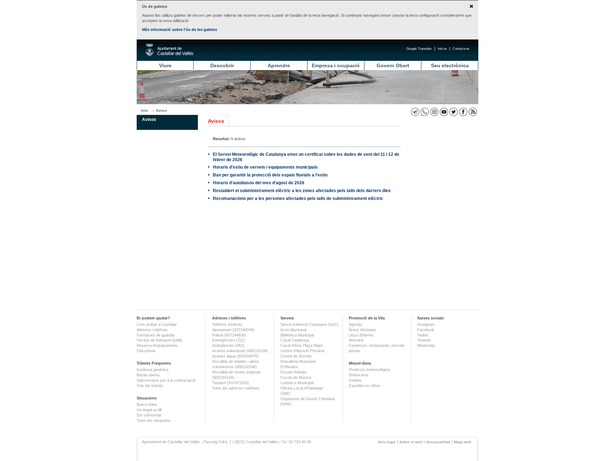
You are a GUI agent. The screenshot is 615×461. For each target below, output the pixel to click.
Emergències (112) (228, 340)
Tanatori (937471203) (230, 383)
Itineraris (356, 340)
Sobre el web (410, 442)
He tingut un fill (149, 410)
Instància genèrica (152, 369)
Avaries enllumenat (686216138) (240, 351)
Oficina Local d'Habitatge (301, 388)
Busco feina (147, 404)
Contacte (459, 49)
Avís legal (386, 442)
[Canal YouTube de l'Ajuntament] (444, 112)
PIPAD (285, 404)
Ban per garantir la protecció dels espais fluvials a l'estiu (270, 175)
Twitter (423, 335)
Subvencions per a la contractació (166, 380)
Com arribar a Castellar (157, 324)
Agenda (355, 324)
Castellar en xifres (364, 385)
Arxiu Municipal (293, 330)
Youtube (424, 340)
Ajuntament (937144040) (233, 330)
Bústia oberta (148, 375)
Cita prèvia (146, 351)
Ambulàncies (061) (228, 345)
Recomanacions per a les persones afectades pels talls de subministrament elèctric (298, 198)
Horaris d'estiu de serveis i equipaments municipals (265, 167)
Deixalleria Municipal (297, 361)
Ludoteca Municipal (297, 383)
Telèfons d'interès (227, 324)
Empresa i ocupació (336, 65)
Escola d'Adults (293, 372)
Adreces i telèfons (152, 330)
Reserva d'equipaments (157, 345)
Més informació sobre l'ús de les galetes (179, 29)
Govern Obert (393, 65)
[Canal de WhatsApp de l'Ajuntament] (425, 112)
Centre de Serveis (296, 356)
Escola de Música (295, 377)
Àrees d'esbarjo (362, 330)
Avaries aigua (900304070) (235, 356)
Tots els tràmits (150, 385)
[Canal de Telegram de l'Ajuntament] (415, 112)
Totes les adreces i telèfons (235, 388)
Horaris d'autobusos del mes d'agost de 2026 (258, 182)
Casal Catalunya (294, 340)
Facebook (426, 330)
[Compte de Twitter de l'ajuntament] (454, 112)
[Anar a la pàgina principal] (169, 50)
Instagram (426, 324)
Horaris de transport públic (160, 340)
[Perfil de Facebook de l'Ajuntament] (463, 112)
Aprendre (279, 65)
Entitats (355, 380)
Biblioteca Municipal (297, 335)
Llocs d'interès (361, 335)
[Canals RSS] (473, 112)
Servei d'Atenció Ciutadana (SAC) (309, 324)
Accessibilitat (438, 442)
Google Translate (419, 49)
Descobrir (222, 65)
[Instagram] (434, 112)
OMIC (285, 393)
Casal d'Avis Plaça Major (301, 345)
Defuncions (358, 375)
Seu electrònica (450, 65)
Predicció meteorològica (369, 369)
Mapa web (462, 442)
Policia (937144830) (229, 335)
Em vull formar (149, 415)
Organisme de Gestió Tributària (307, 399)
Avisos (161, 110)
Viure (165, 65)
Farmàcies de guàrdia (155, 335)
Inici (441, 49)
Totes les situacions (154, 420)
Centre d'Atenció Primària (302, 351)
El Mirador (289, 367)
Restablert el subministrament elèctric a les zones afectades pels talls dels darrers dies (302, 190)
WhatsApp (426, 345)
